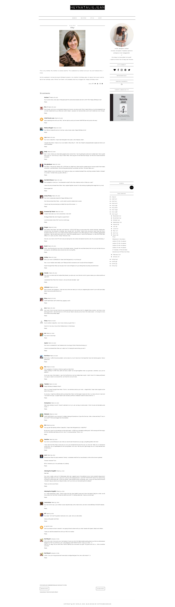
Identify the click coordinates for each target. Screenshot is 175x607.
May (114, 230)
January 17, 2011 (55, 539)
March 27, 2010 (52, 320)
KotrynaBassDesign (104, 604)
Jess (45, 308)
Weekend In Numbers (118, 239)
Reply (45, 102)
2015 (113, 203)
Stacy (45, 320)
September (116, 222)
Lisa (45, 137)
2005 (113, 265)
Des (45, 366)
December (116, 216)
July (114, 226)
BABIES (74, 18)
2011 (113, 212)
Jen (45, 333)
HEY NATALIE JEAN (79, 604)
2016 (113, 201)
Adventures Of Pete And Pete (121, 251)
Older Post (100, 588)
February (116, 254)
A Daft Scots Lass (49, 118)
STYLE (92, 18)
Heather (46, 439)
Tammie (46, 384)
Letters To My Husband (119, 241)
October (115, 220)
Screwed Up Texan (49, 211)
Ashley (46, 257)
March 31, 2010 (60, 471)
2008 (113, 261)
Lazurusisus (47, 502)
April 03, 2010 (50, 513)
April (114, 233)
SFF (45, 513)
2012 (113, 209)
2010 (113, 214)
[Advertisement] (122, 151)
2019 (113, 197)
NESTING (83, 18)
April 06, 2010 (48, 526)
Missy (45, 298)
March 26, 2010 (54, 97)
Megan (46, 227)
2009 (113, 259)
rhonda (46, 273)
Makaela (46, 414)
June (114, 228)
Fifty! (114, 237)
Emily (45, 151)
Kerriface (47, 355)
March (115, 235)
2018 (113, 199)
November (116, 218)
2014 (113, 205)
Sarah (46, 246)
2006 (113, 263)
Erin (45, 425)
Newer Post (44, 588)
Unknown (46, 287)
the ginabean (48, 164)
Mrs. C (46, 107)
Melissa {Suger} (48, 127)
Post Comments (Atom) (52, 592)
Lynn (45, 455)
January (115, 256)
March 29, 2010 (51, 425)
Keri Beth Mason (49, 180)
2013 (113, 207)
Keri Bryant (47, 539)
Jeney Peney (48, 195)
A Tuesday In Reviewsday (119, 249)
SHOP (100, 18)
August (115, 224)
